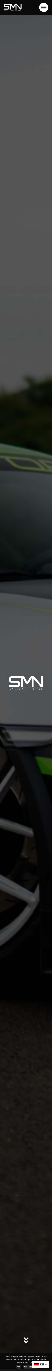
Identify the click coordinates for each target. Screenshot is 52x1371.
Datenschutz (30, 1367)
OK (18, 1367)
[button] (43, 7)
